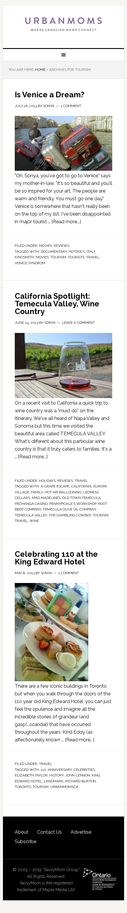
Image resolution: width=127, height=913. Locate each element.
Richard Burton (80, 781)
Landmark (54, 781)
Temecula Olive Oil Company (69, 509)
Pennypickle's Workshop (72, 504)
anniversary (60, 770)
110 (43, 770)
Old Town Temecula (81, 498)
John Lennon (77, 775)
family (37, 492)
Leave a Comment (78, 323)
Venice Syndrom (30, 263)
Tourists (76, 257)
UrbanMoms (63, 24)
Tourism (58, 257)
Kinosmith (24, 257)
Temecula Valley (31, 515)
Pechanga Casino (31, 504)
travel (92, 257)
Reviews (61, 246)
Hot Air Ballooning (63, 492)
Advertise (81, 832)
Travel (81, 481)
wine (34, 521)
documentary (54, 251)
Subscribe (25, 841)
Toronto (23, 787)
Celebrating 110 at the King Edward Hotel (56, 558)
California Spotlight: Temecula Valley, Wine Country (57, 304)
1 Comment (71, 106)
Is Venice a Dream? (49, 94)
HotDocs (77, 251)
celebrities (84, 770)
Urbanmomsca (64, 787)
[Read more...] (66, 221)
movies (42, 257)
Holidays (47, 481)
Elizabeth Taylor (31, 775)
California (81, 486)
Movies (45, 246)
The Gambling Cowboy (70, 515)
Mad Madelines (46, 498)
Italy (91, 251)
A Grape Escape (55, 486)
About (21, 832)
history (56, 775)
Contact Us (49, 832)
